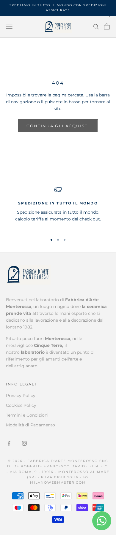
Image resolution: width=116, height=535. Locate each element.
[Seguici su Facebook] (9, 443)
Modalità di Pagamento (30, 425)
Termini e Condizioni (27, 415)
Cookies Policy (21, 405)
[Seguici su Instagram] (24, 443)
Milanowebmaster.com (58, 482)
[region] (58, 207)
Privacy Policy (20, 395)
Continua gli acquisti (57, 125)
